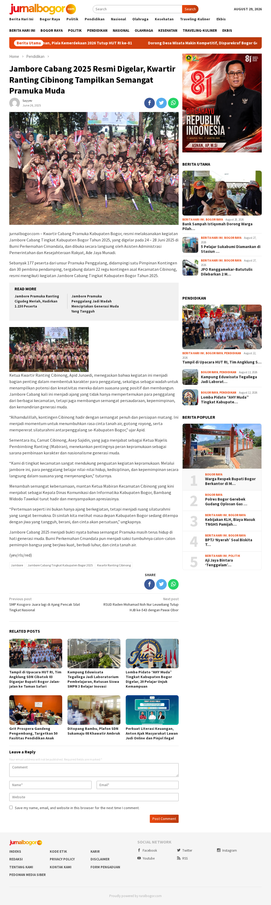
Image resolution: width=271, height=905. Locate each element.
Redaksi (16, 859)
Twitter (187, 850)
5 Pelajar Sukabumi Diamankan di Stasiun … (230, 249)
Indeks (15, 851)
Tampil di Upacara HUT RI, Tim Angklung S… (221, 362)
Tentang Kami (21, 867)
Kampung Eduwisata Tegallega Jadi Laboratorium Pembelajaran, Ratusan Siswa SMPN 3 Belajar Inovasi (93, 679)
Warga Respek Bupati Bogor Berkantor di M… (230, 481)
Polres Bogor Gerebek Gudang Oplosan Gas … (226, 501)
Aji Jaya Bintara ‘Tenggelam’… (219, 562)
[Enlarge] (255, 60)
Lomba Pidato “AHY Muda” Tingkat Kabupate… (225, 399)
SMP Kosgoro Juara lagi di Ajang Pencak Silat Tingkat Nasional (44, 604)
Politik (234, 556)
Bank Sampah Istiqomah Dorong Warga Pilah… (217, 226)
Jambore (17, 565)
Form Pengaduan (105, 867)
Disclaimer (100, 859)
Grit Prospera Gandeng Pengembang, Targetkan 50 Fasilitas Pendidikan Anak (33, 733)
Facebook (150, 850)
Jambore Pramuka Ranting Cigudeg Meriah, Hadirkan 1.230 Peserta (37, 301)
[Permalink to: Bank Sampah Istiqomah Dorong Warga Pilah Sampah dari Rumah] (222, 193)
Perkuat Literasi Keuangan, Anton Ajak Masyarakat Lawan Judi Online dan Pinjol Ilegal (152, 733)
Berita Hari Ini (193, 219)
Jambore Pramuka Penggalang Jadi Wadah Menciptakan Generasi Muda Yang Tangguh (95, 304)
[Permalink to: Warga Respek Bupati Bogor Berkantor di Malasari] (222, 446)
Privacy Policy (62, 859)
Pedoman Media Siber (27, 875)
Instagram (229, 850)
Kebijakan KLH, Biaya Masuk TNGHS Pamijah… (230, 522)
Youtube (149, 858)
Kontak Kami (60, 867)
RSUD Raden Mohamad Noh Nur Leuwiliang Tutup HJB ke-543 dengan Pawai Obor (141, 604)
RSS (185, 858)
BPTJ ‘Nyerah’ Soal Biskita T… (228, 542)
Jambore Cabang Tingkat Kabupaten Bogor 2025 (60, 565)
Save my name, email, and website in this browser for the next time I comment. (77, 807)
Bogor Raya (214, 219)
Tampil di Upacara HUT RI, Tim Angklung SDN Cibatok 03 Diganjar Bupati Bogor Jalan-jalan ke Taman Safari (35, 679)
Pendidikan (232, 353)
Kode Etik (58, 851)
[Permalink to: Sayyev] (14, 102)
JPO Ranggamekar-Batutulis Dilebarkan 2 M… (226, 272)
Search (190, 9)
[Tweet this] (161, 103)
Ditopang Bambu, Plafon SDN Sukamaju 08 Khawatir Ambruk (93, 731)
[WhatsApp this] (173, 103)
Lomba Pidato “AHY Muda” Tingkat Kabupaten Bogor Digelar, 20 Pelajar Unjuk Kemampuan (149, 679)
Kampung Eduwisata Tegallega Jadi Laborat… (229, 379)
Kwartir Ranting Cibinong (114, 565)
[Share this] (149, 103)
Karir (95, 851)
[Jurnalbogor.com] (42, 8)
